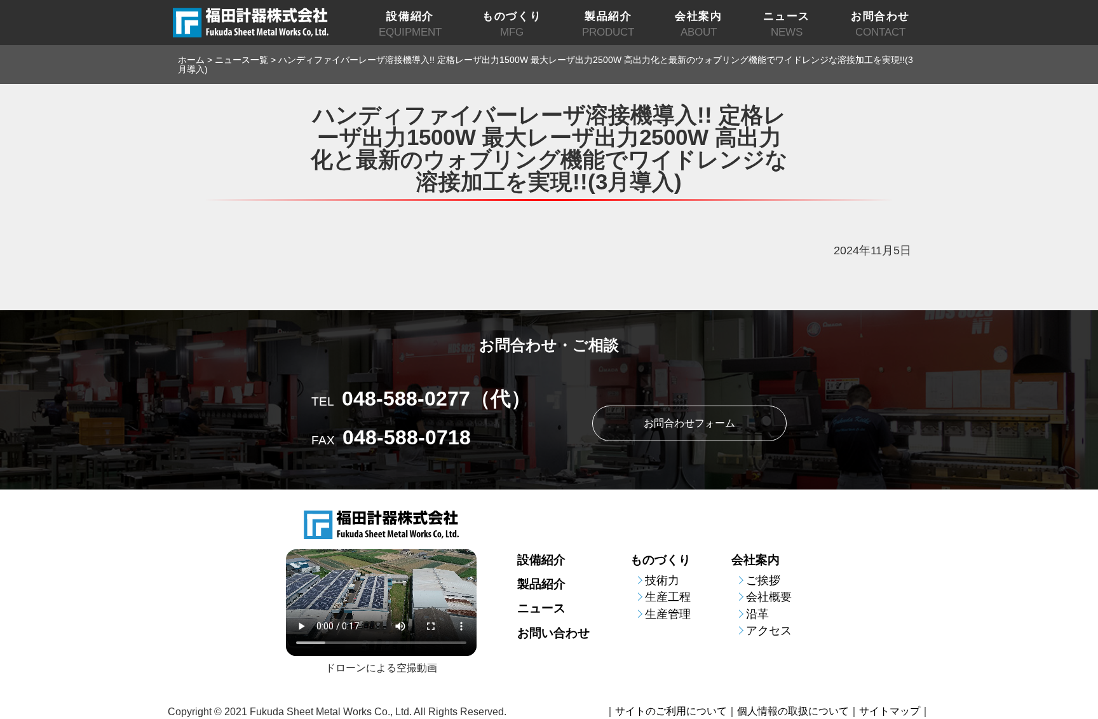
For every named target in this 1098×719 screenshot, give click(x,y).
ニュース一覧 (241, 60)
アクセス (769, 630)
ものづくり (660, 559)
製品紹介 (541, 584)
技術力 (662, 580)
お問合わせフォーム (689, 423)
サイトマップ (889, 711)
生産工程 (668, 597)
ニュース (541, 608)
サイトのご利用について (671, 711)
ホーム (191, 60)
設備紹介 (541, 559)
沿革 (757, 614)
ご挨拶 (763, 580)
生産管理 (668, 614)
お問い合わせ (553, 633)
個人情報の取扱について (793, 711)
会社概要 (769, 597)
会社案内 (755, 559)
